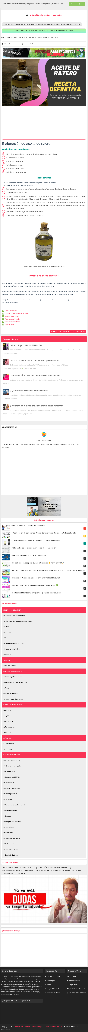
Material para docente (12, 316)
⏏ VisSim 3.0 (8, 721)
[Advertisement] (44, 123)
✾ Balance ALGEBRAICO (11, 777)
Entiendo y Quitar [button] (77, 4)
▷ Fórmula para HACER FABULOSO (26, 345)
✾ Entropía (7, 816)
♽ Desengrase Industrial (12, 638)
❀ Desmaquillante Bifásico (13, 677)
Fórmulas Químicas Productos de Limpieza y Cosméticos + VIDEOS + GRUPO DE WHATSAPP (48, 570)
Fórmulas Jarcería (53, 976)
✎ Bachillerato (8, 749)
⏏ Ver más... (7, 732)
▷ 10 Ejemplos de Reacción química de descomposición (33, 548)
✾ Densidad (7, 799)
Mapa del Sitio (74, 985)
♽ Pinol (6, 627)
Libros (49, 985)
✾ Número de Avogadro (12, 766)
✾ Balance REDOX (9, 771)
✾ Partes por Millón (10, 794)
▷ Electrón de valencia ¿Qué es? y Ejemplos (28, 555)
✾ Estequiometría (10, 810)
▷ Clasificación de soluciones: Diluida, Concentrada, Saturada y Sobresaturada (43, 533)
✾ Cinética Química (10, 849)
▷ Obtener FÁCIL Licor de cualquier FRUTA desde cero (35, 375)
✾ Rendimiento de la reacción (14, 805)
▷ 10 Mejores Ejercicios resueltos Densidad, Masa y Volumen (35, 540)
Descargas (51, 981)
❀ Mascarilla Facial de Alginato (15, 682)
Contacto (72, 976)
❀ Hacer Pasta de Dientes (13, 699)
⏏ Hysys (6, 716)
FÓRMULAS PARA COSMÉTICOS (14, 671)
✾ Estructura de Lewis (11, 838)
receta (82, 331)
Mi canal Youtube (11, 311)
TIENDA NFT (7, 660)
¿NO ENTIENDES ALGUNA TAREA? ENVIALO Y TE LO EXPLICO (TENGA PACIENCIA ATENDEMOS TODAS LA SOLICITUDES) (42, 24)
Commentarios (16, 44)
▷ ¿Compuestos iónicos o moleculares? (29, 390)
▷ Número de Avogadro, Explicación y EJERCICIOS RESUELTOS (35, 578)
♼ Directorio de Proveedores (14, 616)
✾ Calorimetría (9, 844)
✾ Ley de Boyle (8, 783)
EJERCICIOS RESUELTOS (11, 755)
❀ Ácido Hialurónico (10, 693)
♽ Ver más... (7, 655)
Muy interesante (53, 989)
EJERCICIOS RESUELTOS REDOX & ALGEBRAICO (29, 525)
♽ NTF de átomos (10, 666)
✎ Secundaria (8, 744)
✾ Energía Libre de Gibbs (12, 822)
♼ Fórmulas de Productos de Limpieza (17, 621)
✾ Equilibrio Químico (10, 855)
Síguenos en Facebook (76, 989)
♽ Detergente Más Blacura (13, 643)
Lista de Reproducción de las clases (17, 313)
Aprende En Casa (53, 993)
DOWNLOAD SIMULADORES (12, 705)
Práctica (76, 331)
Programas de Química (12, 319)
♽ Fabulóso (7, 632)
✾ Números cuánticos (11, 760)
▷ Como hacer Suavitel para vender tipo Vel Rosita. (34, 360)
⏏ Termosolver (9, 727)
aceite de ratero (56, 331)
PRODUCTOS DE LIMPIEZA (12, 610)
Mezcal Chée (9, 324)
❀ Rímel (6, 688)
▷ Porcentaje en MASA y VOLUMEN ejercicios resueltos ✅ (34, 585)
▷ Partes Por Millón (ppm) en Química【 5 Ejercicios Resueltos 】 (37, 593)
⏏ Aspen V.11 (7, 710)
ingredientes (67, 331)
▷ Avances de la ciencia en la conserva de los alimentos (36, 405)
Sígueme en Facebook (12, 322)
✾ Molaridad (8, 833)
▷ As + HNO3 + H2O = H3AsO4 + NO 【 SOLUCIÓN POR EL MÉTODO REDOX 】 (36, 867)
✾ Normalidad (8, 827)
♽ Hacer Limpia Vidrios (11, 649)
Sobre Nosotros (74, 981)
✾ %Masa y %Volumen (11, 788)
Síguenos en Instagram (77, 993)
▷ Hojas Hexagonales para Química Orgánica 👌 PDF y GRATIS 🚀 (37, 563)
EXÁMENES (7, 738)
